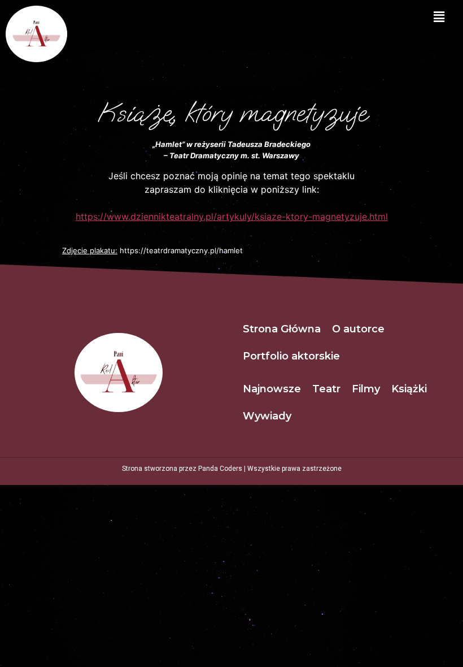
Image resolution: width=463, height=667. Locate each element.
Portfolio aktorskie (291, 356)
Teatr (326, 389)
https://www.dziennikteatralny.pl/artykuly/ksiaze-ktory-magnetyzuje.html (232, 216)
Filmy (366, 389)
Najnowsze (272, 389)
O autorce (358, 329)
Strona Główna (282, 329)
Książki (409, 389)
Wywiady (267, 416)
